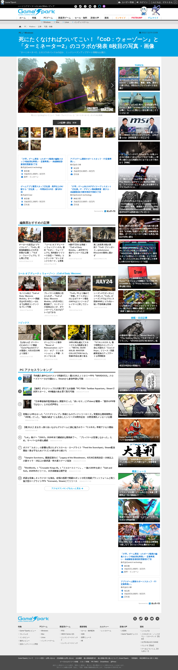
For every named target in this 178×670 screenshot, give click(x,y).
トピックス (23, 322)
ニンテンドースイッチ (69, 643)
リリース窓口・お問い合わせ (45, 658)
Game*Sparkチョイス (129, 634)
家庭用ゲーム (64, 18)
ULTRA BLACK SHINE (149, 642)
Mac (57, 22)
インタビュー (25, 637)
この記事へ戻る (66, 122)
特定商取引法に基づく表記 (149, 658)
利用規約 (135, 658)
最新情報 (83, 627)
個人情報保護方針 (90, 658)
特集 (34, 18)
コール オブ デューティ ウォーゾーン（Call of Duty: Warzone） (50, 273)
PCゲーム (48, 18)
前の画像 (21, 85)
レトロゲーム (106, 631)
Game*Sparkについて (25, 658)
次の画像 (111, 85)
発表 (83, 634)
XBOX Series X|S (67, 634)
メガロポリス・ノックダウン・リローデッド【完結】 (150, 636)
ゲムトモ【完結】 (148, 645)
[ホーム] (20, 27)
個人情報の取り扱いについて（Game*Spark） (114, 658)
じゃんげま (145, 631)
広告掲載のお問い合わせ (65, 658)
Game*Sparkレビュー (28, 631)
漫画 (106, 18)
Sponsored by (98, 211)
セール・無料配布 (88, 631)
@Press (113, 661)
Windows (47, 22)
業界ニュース (86, 637)
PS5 (62, 631)
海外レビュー (25, 641)
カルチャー (104, 627)
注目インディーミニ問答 (29, 644)
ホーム (22, 18)
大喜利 (123, 631)
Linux (67, 22)
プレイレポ (24, 634)
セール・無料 (81, 18)
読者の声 (95, 18)
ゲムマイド (153, 18)
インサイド (120, 18)
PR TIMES (94, 661)
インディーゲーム (81, 22)
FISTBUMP (137, 18)
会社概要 (79, 658)
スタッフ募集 (84, 661)
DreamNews (104, 661)
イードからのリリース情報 (69, 661)
